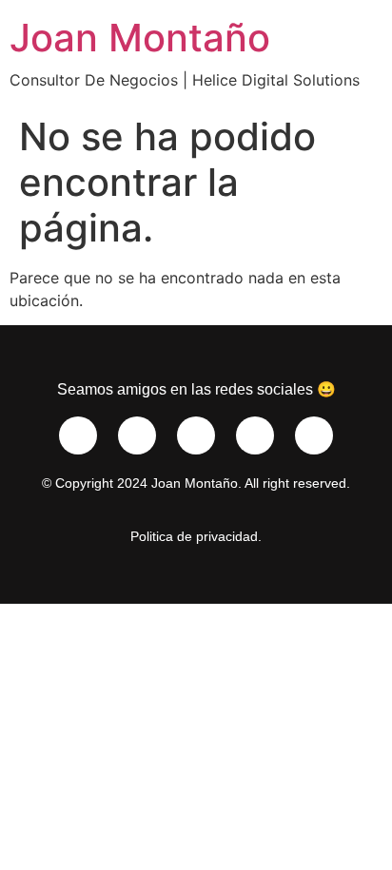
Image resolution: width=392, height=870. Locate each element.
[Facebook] (137, 435)
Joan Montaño (140, 37)
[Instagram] (78, 435)
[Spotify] (196, 435)
